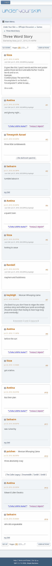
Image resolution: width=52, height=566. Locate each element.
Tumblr (36, 474)
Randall (11, 264)
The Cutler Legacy (13, 474)
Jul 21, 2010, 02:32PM (11, 139)
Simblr (43, 474)
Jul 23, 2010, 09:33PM (11, 487)
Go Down (6, 48)
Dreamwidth (27, 474)
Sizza (9, 55)
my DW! (7, 192)
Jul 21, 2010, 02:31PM (11, 104)
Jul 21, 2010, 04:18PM (11, 171)
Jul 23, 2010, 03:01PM (11, 392)
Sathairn (11, 166)
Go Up (4, 544)
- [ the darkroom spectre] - (26, 158)
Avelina (11, 100)
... (26, 47)
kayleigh (11, 295)
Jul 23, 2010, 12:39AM (11, 365)
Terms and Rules (24, 560)
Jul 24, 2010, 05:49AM (11, 519)
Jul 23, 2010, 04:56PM (11, 424)
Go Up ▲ (35, 560)
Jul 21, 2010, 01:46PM (11, 59)
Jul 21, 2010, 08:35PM (11, 299)
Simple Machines (32, 563)
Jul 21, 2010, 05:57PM (11, 239)
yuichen (11, 451)
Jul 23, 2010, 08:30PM (11, 456)
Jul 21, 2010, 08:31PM (11, 269)
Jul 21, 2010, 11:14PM (11, 333)
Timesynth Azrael (16, 134)
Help (15, 560)
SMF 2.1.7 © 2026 (20, 563)
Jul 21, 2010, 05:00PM (11, 205)
